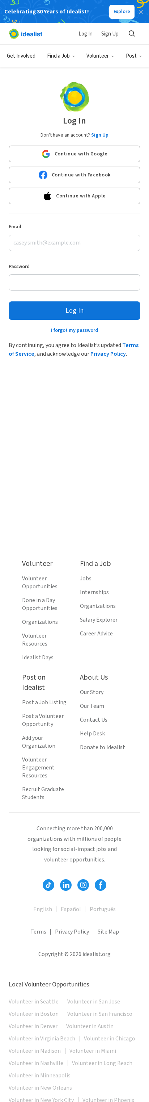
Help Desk (92, 734)
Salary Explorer (99, 620)
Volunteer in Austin (90, 1026)
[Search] (131, 34)
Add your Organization (38, 742)
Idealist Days (38, 657)
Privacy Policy (108, 354)
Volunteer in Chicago (109, 1039)
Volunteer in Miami (92, 1051)
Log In (85, 34)
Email (15, 226)
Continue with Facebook (81, 175)
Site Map (108, 932)
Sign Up (110, 34)
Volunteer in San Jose (93, 1002)
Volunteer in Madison (35, 1051)
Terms (38, 932)
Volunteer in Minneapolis (40, 1076)
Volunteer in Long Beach (102, 1063)
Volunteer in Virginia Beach (42, 1039)
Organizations (40, 622)
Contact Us (93, 720)
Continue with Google (81, 154)
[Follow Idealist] (48, 885)
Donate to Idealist (102, 747)
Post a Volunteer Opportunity (43, 720)
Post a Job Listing (44, 702)
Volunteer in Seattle (34, 1002)
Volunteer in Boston (34, 1014)
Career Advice (96, 634)
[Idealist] (25, 34)
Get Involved (21, 56)
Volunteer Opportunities (40, 582)
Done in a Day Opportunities (40, 604)
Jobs (85, 579)
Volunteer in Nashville (36, 1063)
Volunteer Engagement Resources (38, 768)
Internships (94, 592)
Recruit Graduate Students (43, 793)
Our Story (91, 692)
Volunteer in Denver (33, 1026)
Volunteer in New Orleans (40, 1088)
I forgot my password (74, 330)
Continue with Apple (81, 196)
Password (19, 266)
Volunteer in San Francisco (99, 1014)
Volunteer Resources (34, 640)
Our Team (92, 706)
